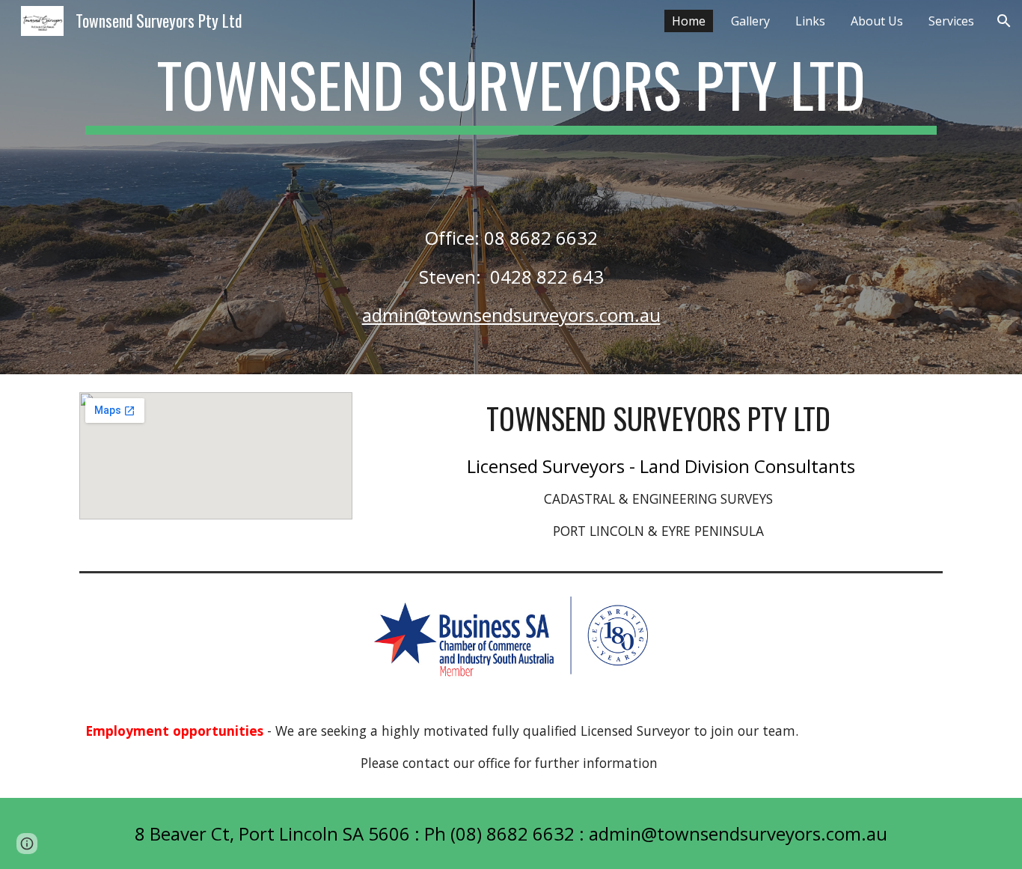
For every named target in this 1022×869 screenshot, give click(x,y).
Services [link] (951, 21)
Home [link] (689, 21)
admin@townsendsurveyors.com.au (511, 314)
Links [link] (810, 21)
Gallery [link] (750, 21)
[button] (1004, 21)
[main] (511, 187)
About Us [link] (877, 21)
